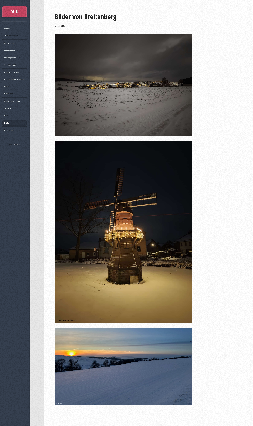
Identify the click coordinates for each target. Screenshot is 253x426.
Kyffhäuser (8, 94)
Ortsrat (7, 28)
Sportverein (9, 43)
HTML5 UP (17, 144)
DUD (14, 12)
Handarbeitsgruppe (12, 72)
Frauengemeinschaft (12, 57)
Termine (7, 108)
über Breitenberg (11, 36)
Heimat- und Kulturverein (14, 79)
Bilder (7, 123)
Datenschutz (9, 130)
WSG (6, 115)
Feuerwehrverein (11, 50)
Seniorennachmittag (12, 101)
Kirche (6, 86)
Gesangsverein (10, 65)
